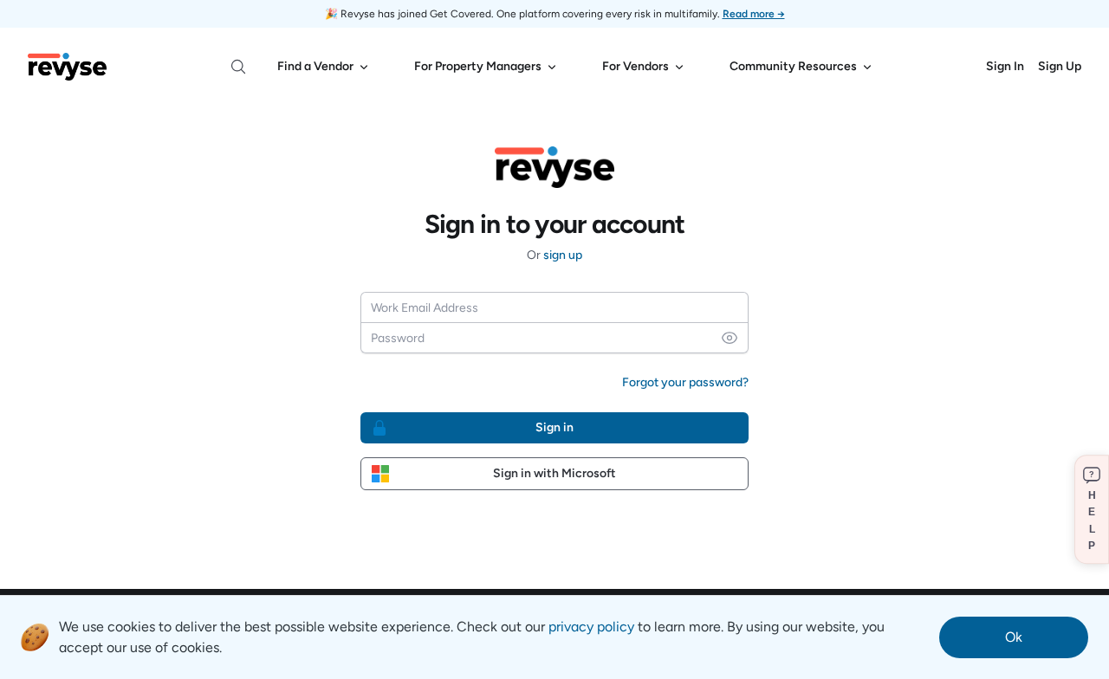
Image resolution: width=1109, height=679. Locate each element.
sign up (562, 255)
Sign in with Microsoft (554, 473)
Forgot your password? (685, 382)
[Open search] (238, 66)
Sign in (554, 427)
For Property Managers (478, 66)
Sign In (1005, 66)
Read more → (754, 14)
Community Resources (793, 66)
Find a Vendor (315, 66)
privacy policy (591, 626)
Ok (1013, 637)
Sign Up (1059, 66)
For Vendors (635, 66)
